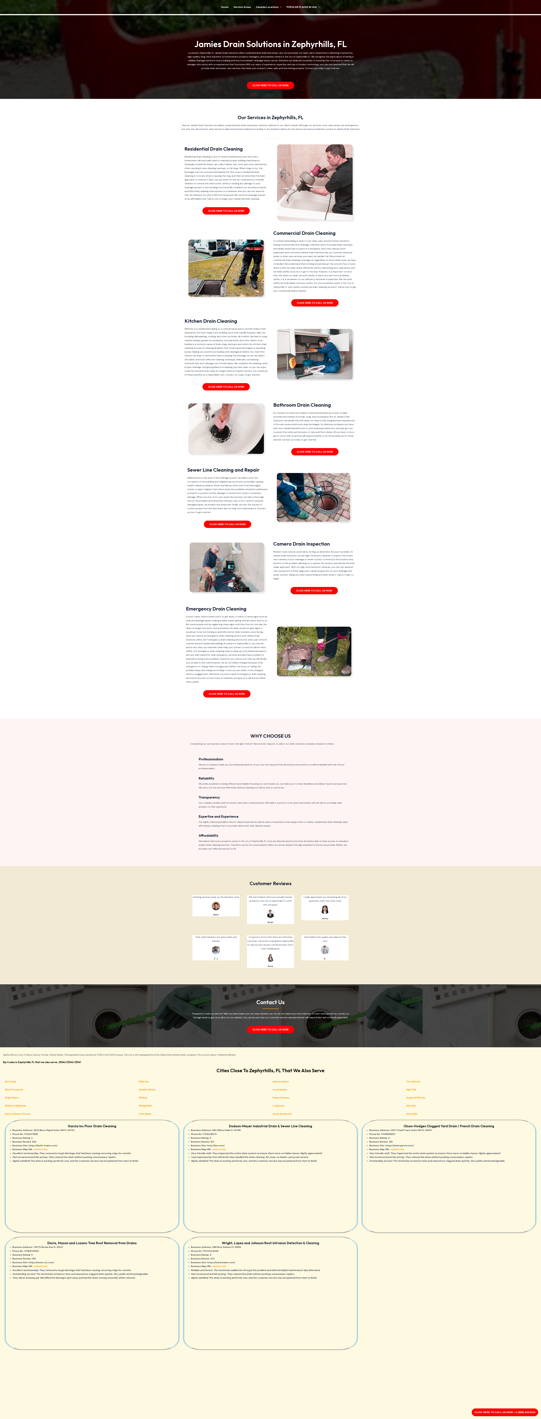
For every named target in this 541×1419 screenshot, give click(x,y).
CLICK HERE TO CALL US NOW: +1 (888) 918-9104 (505, 1412)
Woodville (411, 1113)
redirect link (40, 1149)
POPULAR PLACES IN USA (302, 7)
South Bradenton (282, 1113)
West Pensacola (14, 1089)
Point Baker (145, 1113)
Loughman (278, 1105)
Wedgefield (145, 1105)
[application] (280, 7)
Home (225, 7)
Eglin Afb (411, 1089)
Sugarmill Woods (415, 1097)
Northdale (10, 1081)
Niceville (411, 1105)
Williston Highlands (15, 1105)
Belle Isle (143, 1081)
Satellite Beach (147, 1089)
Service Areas (242, 7)
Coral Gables (280, 1089)
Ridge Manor (12, 1097)
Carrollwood (413, 1081)
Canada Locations (267, 7)
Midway (143, 1097)
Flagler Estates (281, 1097)
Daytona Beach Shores (17, 1113)
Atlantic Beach (281, 1081)
